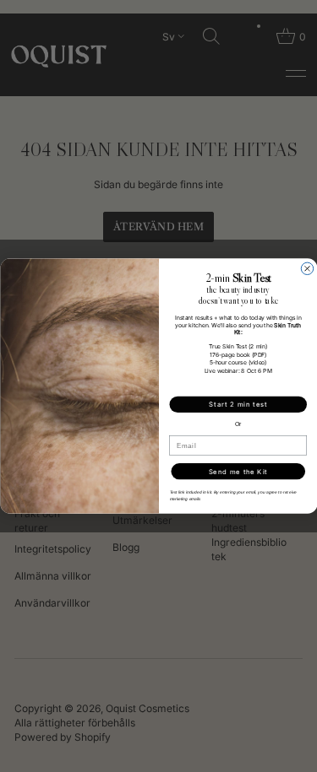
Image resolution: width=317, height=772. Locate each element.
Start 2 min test (238, 405)
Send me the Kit (237, 471)
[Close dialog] (307, 268)
